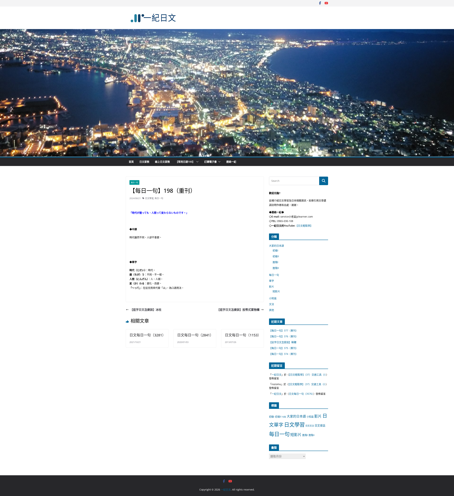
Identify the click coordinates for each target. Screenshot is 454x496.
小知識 (272, 298)
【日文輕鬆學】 (304, 225)
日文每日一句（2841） (195, 335)
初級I (275, 250)
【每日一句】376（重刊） (283, 336)
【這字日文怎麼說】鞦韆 (282, 342)
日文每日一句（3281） (147, 335)
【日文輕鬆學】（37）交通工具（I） (307, 374)
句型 (284, 417)
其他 (271, 310)
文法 (271, 304)
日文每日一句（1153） (243, 335)
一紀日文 (276, 374)
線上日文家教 (162, 161)
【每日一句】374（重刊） (283, 354)
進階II (276, 268)
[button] (197, 161)
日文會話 (320, 425)
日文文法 (309, 425)
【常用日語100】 (185, 161)
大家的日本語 (276, 245)
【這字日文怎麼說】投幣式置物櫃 (238, 310)
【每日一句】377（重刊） (283, 330)
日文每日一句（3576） (301, 393)
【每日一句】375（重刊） (283, 348)
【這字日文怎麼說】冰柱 (145, 310)
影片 (271, 286)
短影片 (276, 291)
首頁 (131, 161)
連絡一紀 (231, 161)
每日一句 (134, 182)
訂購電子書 (210, 161)
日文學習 (149, 198)
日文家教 (144, 161)
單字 (271, 280)
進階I (275, 262)
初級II (276, 256)
